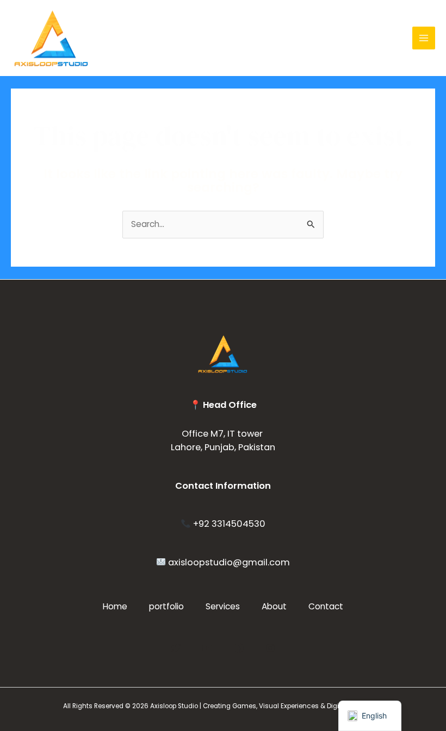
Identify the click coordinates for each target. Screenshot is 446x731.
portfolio (166, 606)
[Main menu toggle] (423, 38)
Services (223, 606)
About (274, 606)
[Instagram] (270, 648)
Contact (325, 606)
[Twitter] (176, 648)
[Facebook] (239, 648)
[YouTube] (207, 648)
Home (115, 606)
